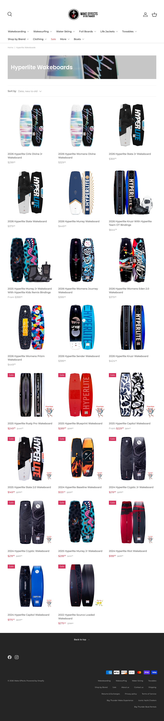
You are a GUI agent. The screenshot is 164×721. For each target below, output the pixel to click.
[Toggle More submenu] (68, 39)
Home (10, 47)
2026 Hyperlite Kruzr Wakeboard (128, 356)
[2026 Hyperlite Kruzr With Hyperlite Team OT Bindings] (132, 192)
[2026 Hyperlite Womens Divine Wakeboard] (82, 125)
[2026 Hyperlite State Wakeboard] (31, 192)
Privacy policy (131, 694)
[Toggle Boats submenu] (83, 39)
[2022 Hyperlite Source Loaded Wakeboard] (82, 586)
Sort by (12, 91)
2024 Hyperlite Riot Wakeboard (128, 551)
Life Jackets (107, 31)
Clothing (38, 39)
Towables (128, 31)
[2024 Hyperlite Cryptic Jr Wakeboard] (132, 458)
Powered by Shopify (35, 681)
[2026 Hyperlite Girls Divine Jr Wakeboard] (31, 125)
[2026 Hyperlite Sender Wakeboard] (82, 327)
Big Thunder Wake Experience (120, 700)
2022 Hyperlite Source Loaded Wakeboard (76, 616)
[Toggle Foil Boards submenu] (95, 31)
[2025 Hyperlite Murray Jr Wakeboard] (82, 522)
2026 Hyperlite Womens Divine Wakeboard (77, 155)
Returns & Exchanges (111, 694)
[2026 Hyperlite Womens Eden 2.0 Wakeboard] (132, 260)
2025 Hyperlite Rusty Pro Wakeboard (30, 423)
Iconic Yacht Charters (147, 700)
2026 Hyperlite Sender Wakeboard (79, 356)
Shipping (152, 687)
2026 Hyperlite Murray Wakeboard (78, 221)
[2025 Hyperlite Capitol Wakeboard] (132, 395)
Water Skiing (64, 31)
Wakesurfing (41, 31)
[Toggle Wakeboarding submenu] (28, 31)
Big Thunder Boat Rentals (145, 707)
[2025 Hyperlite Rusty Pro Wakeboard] (31, 395)
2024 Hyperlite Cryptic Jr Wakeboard (131, 487)
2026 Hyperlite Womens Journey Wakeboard (78, 290)
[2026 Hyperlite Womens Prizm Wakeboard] (31, 327)
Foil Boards (86, 31)
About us (125, 687)
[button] (154, 14)
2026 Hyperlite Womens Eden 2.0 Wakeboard (129, 290)
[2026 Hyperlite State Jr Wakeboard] (132, 125)
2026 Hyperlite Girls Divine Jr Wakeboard (25, 155)
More (63, 39)
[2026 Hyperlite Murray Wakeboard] (82, 192)
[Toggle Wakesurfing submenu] (51, 31)
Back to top (80, 639)
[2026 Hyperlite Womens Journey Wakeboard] (82, 260)
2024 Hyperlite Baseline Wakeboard (80, 487)
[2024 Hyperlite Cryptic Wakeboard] (31, 522)
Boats (77, 39)
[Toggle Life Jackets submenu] (117, 31)
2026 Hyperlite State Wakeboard (27, 221)
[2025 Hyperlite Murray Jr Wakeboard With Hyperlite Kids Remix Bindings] (31, 260)
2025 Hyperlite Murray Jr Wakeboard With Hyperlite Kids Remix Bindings (30, 290)
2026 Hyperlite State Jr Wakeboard (130, 153)
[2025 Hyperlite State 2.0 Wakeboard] (31, 458)
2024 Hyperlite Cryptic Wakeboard (28, 551)
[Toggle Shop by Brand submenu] (28, 39)
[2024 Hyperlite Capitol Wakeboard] (31, 586)
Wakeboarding (17, 31)
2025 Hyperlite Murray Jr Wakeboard (80, 551)
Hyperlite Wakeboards (25, 47)
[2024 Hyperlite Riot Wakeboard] (132, 522)
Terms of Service (149, 694)
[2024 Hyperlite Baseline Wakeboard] (82, 458)
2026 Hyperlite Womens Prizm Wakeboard (26, 358)
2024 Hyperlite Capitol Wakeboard (28, 614)
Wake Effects (20, 681)
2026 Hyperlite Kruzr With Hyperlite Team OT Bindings (130, 223)
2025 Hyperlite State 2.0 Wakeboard (29, 487)
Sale (53, 39)
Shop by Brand (16, 39)
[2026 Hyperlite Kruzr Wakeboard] (132, 327)
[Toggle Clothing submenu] (46, 39)
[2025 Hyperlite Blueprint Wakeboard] (82, 395)
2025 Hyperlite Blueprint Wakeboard (80, 423)
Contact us (138, 687)
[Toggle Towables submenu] (136, 31)
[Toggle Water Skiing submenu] (74, 31)
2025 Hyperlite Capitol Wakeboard (129, 423)
